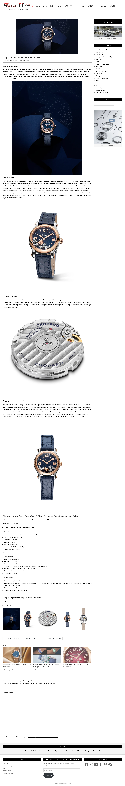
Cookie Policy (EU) (8, 766)
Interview (99, 73)
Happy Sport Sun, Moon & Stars (20, 69)
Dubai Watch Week (101, 59)
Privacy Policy (7, 771)
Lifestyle (98, 76)
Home (5, 768)
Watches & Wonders (102, 92)
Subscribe (48, 775)
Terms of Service (8, 773)
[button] (11, 619)
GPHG (98, 69)
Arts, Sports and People (103, 50)
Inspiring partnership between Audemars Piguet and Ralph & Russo (32, 683)
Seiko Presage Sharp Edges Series (24, 681)
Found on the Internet (102, 64)
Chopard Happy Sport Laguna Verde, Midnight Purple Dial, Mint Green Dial (46, 665)
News (97, 80)
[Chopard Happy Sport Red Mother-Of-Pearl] (77, 655)
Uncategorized (100, 90)
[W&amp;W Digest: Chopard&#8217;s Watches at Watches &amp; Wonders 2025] (17, 655)
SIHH (97, 85)
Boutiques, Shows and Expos (105, 57)
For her (98, 62)
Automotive (99, 52)
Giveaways (99, 66)
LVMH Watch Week (102, 78)
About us (5, 763)
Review (98, 83)
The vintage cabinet (102, 88)
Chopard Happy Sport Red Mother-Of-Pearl (75, 664)
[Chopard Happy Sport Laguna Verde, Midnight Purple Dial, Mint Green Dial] (47, 655)
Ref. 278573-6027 (8, 520)
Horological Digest (101, 71)
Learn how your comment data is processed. (43, 737)
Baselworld (99, 54)
